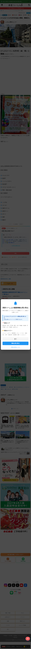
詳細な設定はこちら (15, 347)
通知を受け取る (15, 343)
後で (15, 339)
